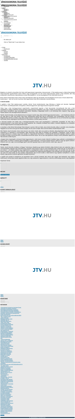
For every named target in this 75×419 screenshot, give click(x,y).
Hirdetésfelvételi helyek (10, 16)
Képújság (4, 15)
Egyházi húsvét (5, 244)
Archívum (6, 9)
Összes (5, 10)
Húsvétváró (4, 298)
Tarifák (6, 21)
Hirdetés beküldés (9, 14)
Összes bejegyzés (5, 174)
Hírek (3, 8)
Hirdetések (7, 16)
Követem (2, 415)
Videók (4, 7)
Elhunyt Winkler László (7, 189)
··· (2, 18)
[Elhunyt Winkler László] (5, 185)
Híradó (6, 12)
